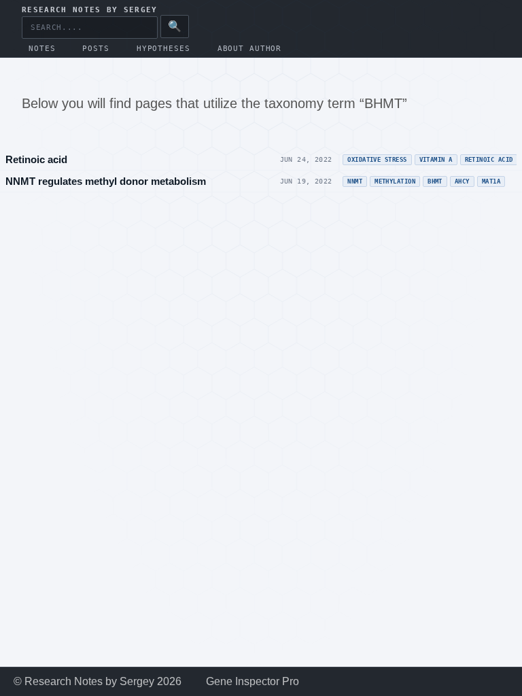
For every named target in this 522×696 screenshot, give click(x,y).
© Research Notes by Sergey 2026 (97, 681)
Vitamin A (436, 159)
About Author (250, 48)
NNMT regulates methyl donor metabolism (105, 181)
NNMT (354, 181)
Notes (42, 48)
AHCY (462, 181)
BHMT (435, 181)
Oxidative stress (376, 159)
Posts (95, 48)
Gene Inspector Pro (252, 681)
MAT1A (491, 181)
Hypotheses (163, 48)
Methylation (395, 181)
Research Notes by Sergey (90, 10)
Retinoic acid (36, 159)
